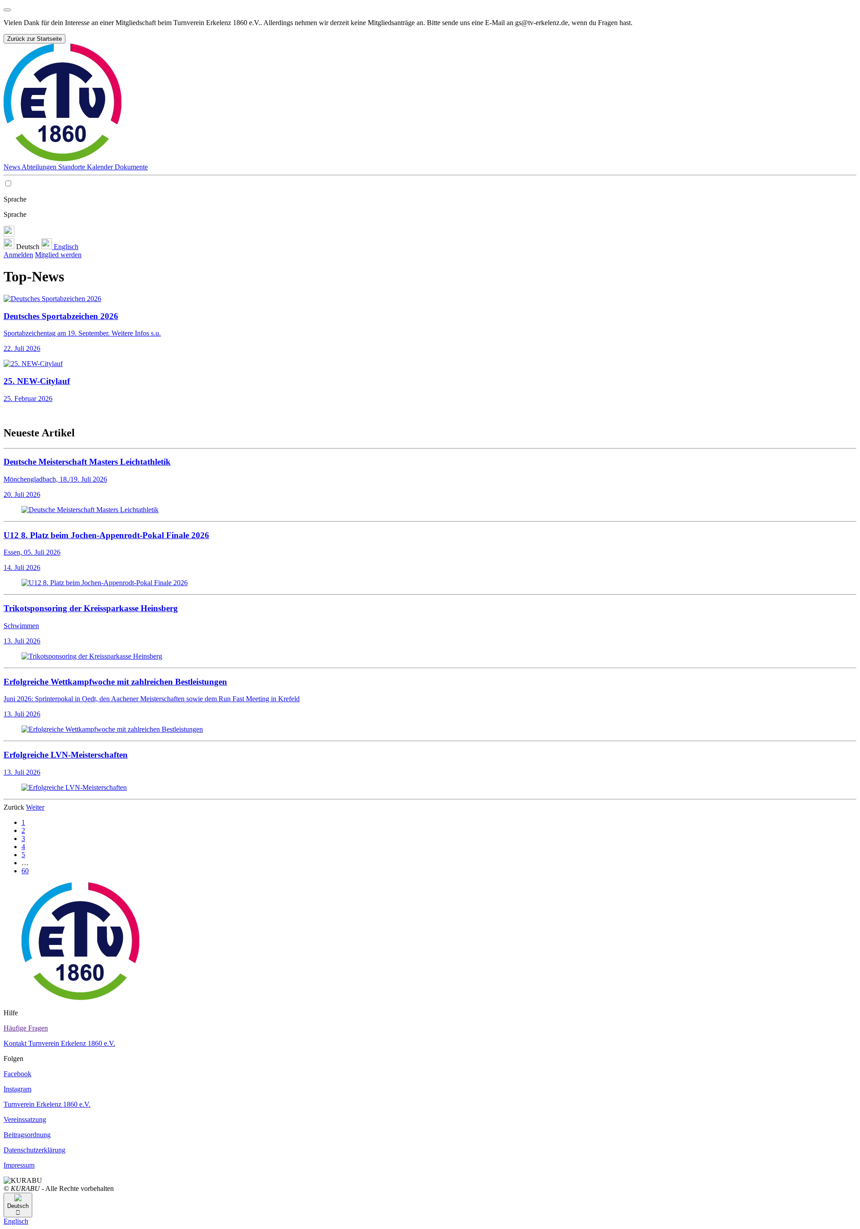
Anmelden (18, 255)
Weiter (35, 807)
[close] (7, 10)
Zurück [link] (15, 807)
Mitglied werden (58, 255)
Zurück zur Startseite (34, 38)
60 (25, 871)
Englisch (65, 246)
